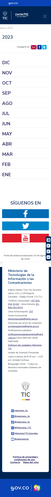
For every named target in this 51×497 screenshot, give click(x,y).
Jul (5, 113)
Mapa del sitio (31, 462)
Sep (6, 93)
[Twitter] (44, 47)
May (7, 134)
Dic (6, 63)
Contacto (15, 462)
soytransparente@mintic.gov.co (23, 326)
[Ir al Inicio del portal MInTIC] (25, 390)
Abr (7, 144)
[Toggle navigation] (45, 16)
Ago (7, 103)
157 (31, 311)
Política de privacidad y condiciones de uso (25, 458)
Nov (7, 73)
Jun (6, 124)
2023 (10, 28)
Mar (7, 154)
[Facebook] (39, 47)
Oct (7, 83)
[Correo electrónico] (33, 47)
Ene (6, 175)
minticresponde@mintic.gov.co (23, 319)
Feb (6, 164)
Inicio (2, 28)
